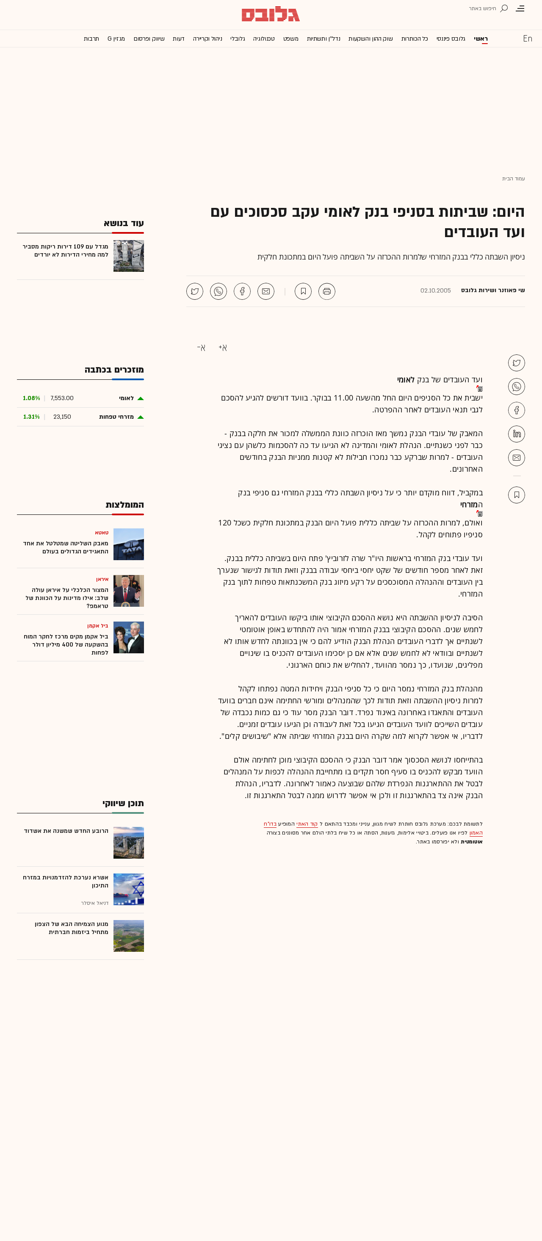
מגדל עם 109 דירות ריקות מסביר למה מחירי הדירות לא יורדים (65, 251)
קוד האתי (307, 824)
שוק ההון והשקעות (370, 39)
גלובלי (237, 39)
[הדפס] (326, 291)
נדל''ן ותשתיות (323, 39)
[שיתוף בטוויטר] (194, 291)
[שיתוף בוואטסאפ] (218, 291)
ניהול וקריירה (207, 39)
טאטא (101, 532)
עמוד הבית (513, 178)
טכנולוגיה (263, 39)
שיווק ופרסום (148, 39)
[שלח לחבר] (516, 457)
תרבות (92, 39)
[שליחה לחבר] (265, 291)
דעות (179, 39)
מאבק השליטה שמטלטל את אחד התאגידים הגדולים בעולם (65, 547)
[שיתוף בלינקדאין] (516, 434)
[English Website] (528, 38)
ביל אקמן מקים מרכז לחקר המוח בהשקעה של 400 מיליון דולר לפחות (66, 645)
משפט (291, 39)
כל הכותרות (414, 39)
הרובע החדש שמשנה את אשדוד (66, 831)
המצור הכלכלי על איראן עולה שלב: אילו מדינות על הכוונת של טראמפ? (66, 598)
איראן (102, 579)
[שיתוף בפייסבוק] (242, 291)
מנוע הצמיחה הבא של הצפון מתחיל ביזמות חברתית (71, 928)
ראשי (481, 39)
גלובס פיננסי (451, 39)
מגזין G (116, 39)
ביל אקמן (97, 625)
